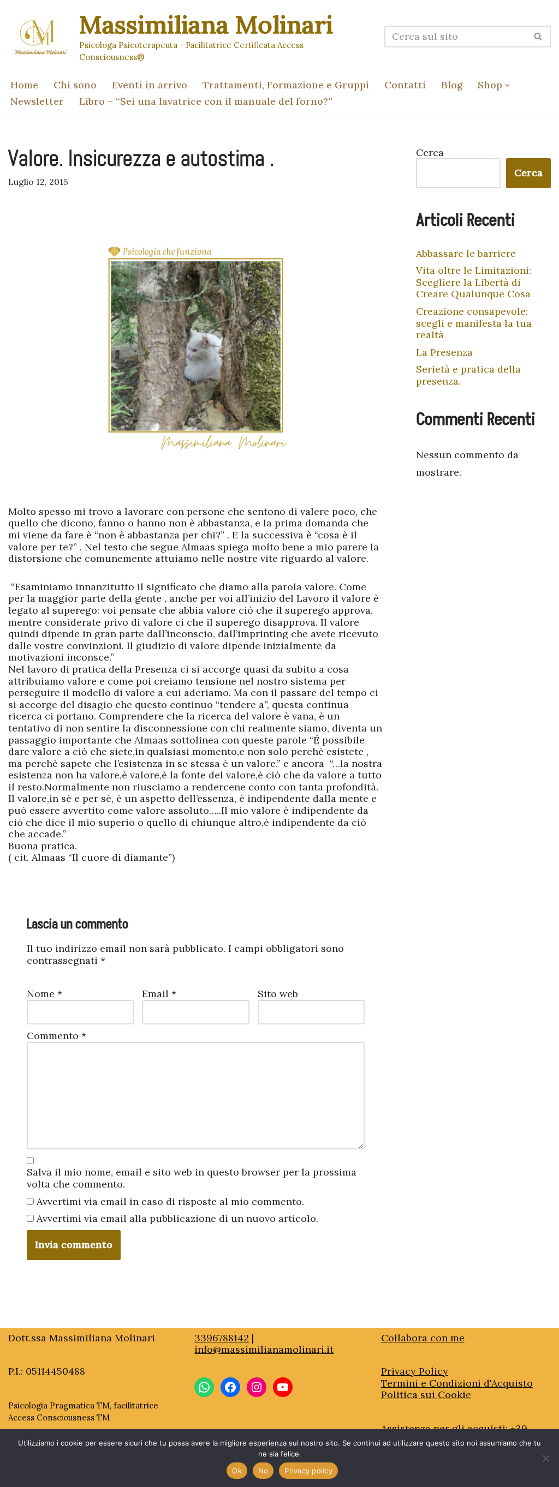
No (263, 1470)
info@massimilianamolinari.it (264, 1349)
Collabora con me (423, 1338)
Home (24, 85)
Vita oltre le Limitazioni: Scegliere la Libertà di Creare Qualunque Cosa (473, 282)
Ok (237, 1470)
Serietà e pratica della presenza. (468, 375)
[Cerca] (538, 36)
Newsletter (37, 101)
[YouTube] (283, 1387)
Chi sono (75, 85)
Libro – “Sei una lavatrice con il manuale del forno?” (205, 101)
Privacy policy (308, 1470)
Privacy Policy (414, 1371)
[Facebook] (230, 1387)
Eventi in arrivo (149, 85)
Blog (451, 85)
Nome (44, 994)
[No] (545, 1458)
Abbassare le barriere (466, 253)
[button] (507, 85)
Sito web (278, 994)
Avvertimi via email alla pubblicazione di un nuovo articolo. (177, 1219)
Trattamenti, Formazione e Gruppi (286, 85)
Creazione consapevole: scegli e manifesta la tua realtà (474, 323)
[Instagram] (256, 1387)
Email (159, 994)
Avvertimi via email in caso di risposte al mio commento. (170, 1202)
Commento (56, 1036)
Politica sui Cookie (426, 1394)
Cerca (430, 153)
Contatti (405, 85)
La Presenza (444, 352)
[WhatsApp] (204, 1387)
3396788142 (221, 1338)
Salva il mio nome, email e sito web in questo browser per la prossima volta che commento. (191, 1178)
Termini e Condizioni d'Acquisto (457, 1383)
